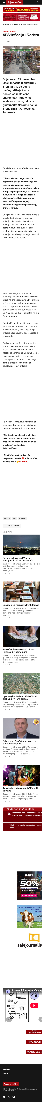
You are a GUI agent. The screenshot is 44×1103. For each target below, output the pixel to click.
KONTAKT (6, 1074)
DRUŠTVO (6, 31)
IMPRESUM (6, 1069)
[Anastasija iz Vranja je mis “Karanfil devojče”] (21, 775)
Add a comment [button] (13, 525)
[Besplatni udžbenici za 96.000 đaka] (21, 592)
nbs (14, 518)
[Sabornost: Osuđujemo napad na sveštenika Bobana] (21, 728)
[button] (4, 2)
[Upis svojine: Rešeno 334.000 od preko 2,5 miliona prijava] (21, 683)
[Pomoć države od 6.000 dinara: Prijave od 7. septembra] (21, 636)
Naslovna (6, 24)
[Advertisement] (22, 140)
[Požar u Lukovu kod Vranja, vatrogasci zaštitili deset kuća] (21, 545)
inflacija (7, 518)
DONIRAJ (23, 461)
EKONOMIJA (16, 24)
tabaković (22, 518)
